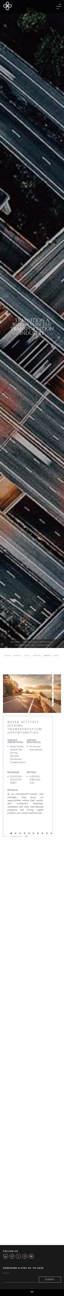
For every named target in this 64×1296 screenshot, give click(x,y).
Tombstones (37, 655)
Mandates (47, 655)
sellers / (17, 642)
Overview (7, 655)
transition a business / (38, 642)
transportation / (26, 645)
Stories (56, 655)
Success (27, 655)
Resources (17, 655)
